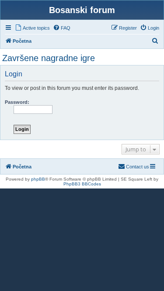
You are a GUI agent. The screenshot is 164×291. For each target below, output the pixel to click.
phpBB (38, 179)
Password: (17, 102)
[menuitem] (32, 28)
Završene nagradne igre (48, 58)
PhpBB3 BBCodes (82, 183)
